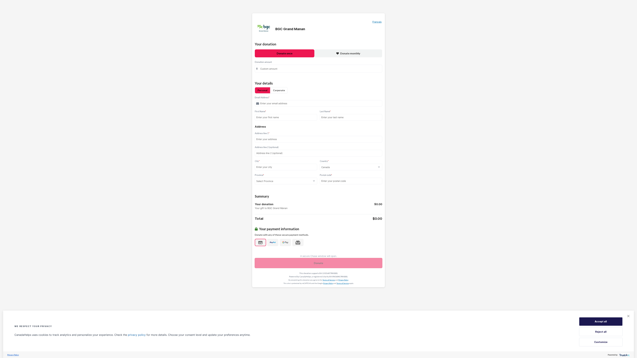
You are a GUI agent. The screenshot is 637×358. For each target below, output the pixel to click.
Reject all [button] (600, 331)
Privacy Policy (343, 280)
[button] (628, 316)
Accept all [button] (601, 321)
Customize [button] (600, 342)
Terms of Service (329, 280)
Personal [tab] (262, 90)
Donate (318, 263)
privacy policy (137, 334)
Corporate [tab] (279, 90)
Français (377, 21)
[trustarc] (624, 355)
